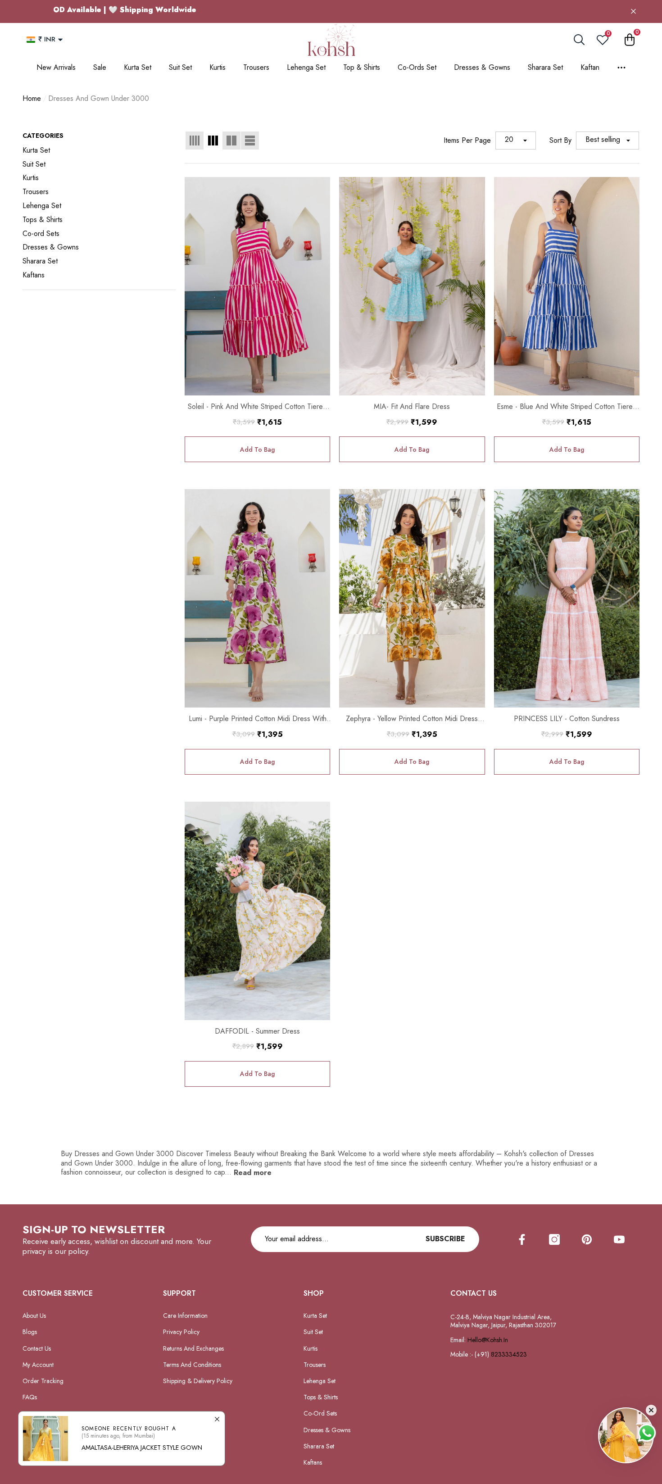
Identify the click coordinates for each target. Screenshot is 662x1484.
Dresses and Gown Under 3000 (98, 98)
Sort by (560, 140)
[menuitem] (99, 151)
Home (32, 99)
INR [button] (46, 39)
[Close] (633, 11)
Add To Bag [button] (257, 449)
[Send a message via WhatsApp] (646, 1432)
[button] (60, 40)
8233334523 (510, 1354)
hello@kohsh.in (487, 1339)
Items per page (467, 140)
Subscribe (445, 1239)
